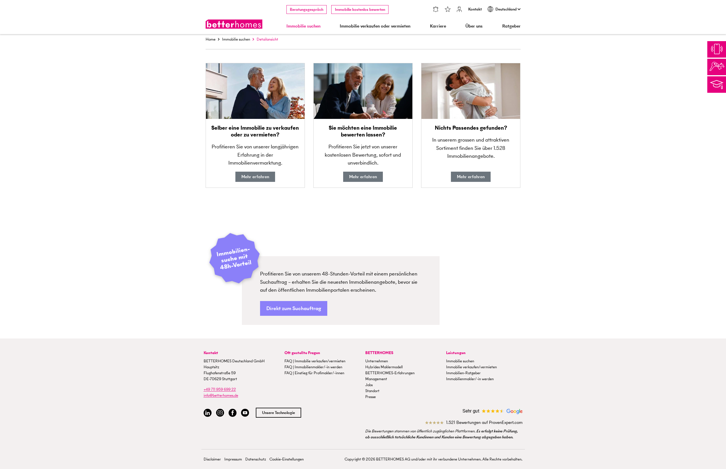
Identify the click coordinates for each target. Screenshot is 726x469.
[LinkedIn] (207, 413)
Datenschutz (255, 459)
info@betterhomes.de (221, 395)
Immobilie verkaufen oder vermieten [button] (375, 26)
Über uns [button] (474, 26)
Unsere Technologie (278, 412)
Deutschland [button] (506, 9)
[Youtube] (245, 413)
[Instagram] (220, 413)
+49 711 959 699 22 (220, 389)
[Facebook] (232, 413)
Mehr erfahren (255, 177)
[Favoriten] (447, 10)
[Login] (459, 10)
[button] (293, 308)
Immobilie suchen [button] (303, 26)
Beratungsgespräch (306, 9)
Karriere (438, 26)
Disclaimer (212, 459)
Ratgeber (511, 26)
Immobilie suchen (236, 39)
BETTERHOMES (379, 353)
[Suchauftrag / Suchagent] (436, 10)
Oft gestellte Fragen (302, 353)
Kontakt (475, 9)
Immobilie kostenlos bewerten (360, 9)
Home (211, 39)
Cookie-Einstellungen (286, 459)
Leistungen (456, 353)
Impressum (233, 459)
